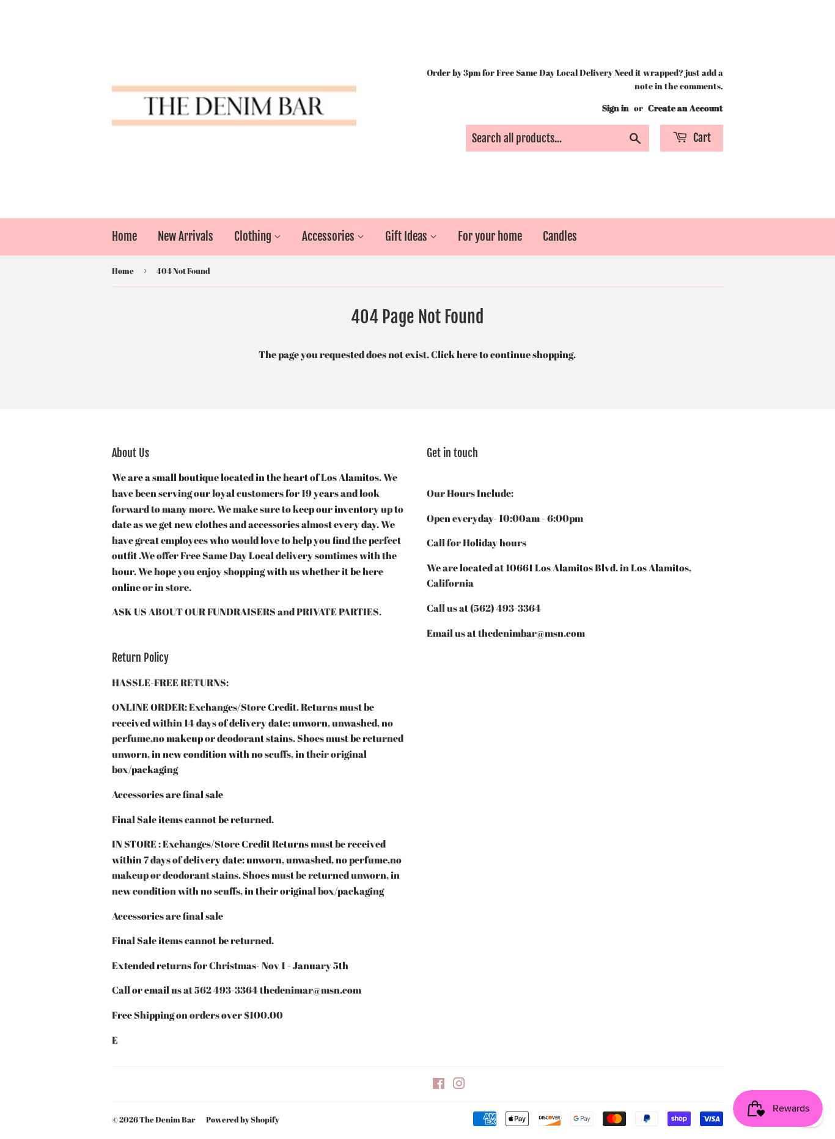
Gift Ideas (407, 236)
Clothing (254, 236)
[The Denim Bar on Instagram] (459, 1084)
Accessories (329, 236)
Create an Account (685, 108)
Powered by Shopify (242, 1119)
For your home (490, 236)
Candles (560, 236)
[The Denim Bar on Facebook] (438, 1084)
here (467, 354)
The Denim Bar (167, 1119)
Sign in (615, 108)
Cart (701, 137)
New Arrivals (185, 236)
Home (124, 236)
